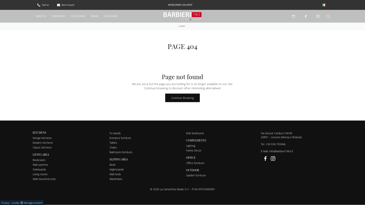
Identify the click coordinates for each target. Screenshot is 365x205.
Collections (78, 16)
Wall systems (40, 164)
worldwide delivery (180, 4)
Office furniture (195, 163)
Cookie (15, 202)
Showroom (58, 16)
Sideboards (39, 169)
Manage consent (33, 202)
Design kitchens (42, 138)
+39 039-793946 (276, 144)
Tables (113, 142)
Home (182, 26)
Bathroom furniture (121, 152)
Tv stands (115, 133)
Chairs (113, 147)
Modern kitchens (43, 142)
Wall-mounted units (44, 179)
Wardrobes (116, 179)
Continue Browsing (182, 98)
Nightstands (117, 169)
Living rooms (40, 174)
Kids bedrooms (195, 133)
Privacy (5, 202)
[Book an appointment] (293, 16)
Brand (94, 16)
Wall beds (115, 174)
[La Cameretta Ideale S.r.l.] (182, 16)
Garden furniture (196, 175)
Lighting (190, 145)
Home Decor (193, 150)
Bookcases (39, 160)
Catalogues (110, 16)
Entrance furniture (120, 138)
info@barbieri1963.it (281, 151)
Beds (113, 164)
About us (41, 16)
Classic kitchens (42, 147)
